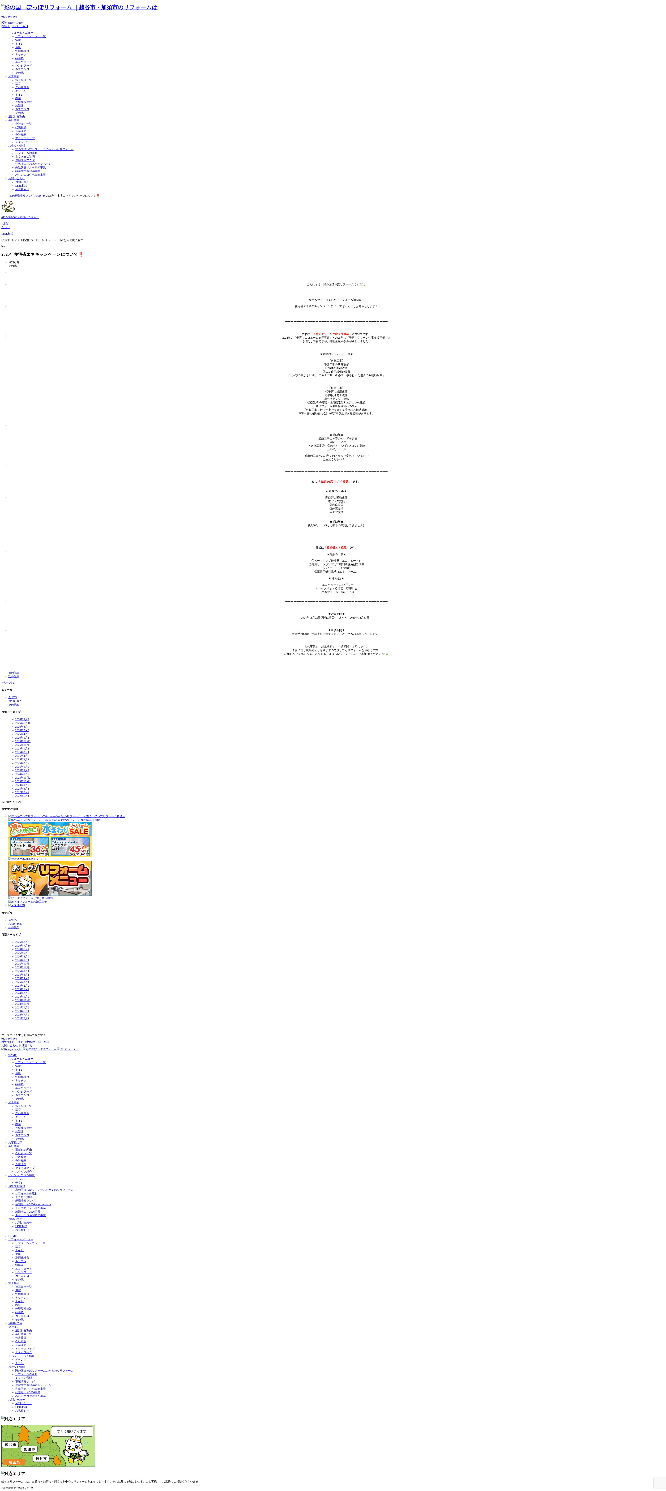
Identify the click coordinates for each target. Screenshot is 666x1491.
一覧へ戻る (8, 682)
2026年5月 (22, 730)
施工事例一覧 (23, 80)
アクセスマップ (25, 138)
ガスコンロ (22, 69)
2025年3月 (22, 759)
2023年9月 (22, 784)
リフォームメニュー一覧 (30, 36)
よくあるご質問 (25, 156)
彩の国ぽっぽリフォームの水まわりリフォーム (44, 149)
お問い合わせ (16, 178)
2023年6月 (22, 788)
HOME (12, 1055)
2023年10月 (23, 781)
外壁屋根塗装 (23, 101)
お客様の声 (15, 1142)
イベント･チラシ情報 (21, 1175)
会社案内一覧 (23, 123)
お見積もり (22, 189)
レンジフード (23, 65)
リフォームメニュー (20, 32)
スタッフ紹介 (23, 141)
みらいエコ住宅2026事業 (30, 174)
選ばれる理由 (16, 116)
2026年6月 (22, 726)
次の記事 (13, 676)
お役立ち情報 (16, 145)
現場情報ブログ (25, 160)
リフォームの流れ (26, 152)
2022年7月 (22, 792)
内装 (18, 98)
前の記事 (13, 672)
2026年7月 (23, 723)
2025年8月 (22, 752)
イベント (20, 1178)
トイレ (19, 43)
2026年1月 (22, 737)
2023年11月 (23, 777)
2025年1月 (22, 766)
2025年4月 (22, 755)
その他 (19, 72)
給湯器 (19, 58)
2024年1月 (22, 774)
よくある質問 (23, 1197)
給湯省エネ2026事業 (27, 171)
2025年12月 (23, 741)
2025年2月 (22, 763)
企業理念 (20, 131)
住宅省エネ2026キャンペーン (33, 163)
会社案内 (13, 120)
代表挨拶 (20, 127)
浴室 (18, 40)
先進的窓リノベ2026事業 (30, 167)
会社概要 (20, 134)
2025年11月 (23, 744)
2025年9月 (22, 748)
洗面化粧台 (22, 50)
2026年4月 (22, 733)
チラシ (19, 1182)
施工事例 (13, 76)
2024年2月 (22, 770)
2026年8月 (22, 719)
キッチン (20, 54)
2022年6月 (22, 795)
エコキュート (23, 61)
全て (12, 697)
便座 (18, 47)
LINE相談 (21, 185)
